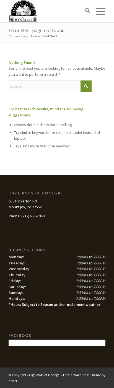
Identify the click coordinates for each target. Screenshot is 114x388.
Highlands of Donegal (44, 375)
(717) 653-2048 (33, 215)
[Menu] (97, 11)
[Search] (84, 11)
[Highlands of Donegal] (47, 11)
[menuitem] (84, 11)
